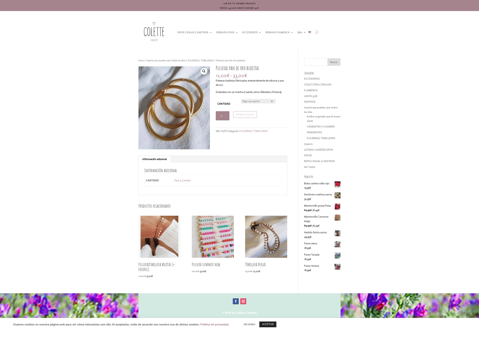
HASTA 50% (310, 96)
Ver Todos (309, 167)
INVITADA (309, 101)
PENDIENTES (314, 132)
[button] (204, 71)
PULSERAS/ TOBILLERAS (200, 60)
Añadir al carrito (245, 114)
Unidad (186, 180)
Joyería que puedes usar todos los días (165, 60)
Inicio (141, 60)
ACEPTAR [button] (268, 324)
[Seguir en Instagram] (243, 301)
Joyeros (308, 144)
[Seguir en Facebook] (236, 301)
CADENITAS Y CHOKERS (321, 126)
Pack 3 (177, 180)
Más (300, 32)
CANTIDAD (223, 103)
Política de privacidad (214, 324)
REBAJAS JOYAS (225, 32)
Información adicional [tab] (154, 159)
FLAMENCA (311, 90)
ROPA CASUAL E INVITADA (193, 32)
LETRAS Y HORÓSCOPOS (318, 149)
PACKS (308, 155)
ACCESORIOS (250, 32)
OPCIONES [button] (249, 324)
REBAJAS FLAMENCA (278, 32)
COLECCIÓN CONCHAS (317, 84)
